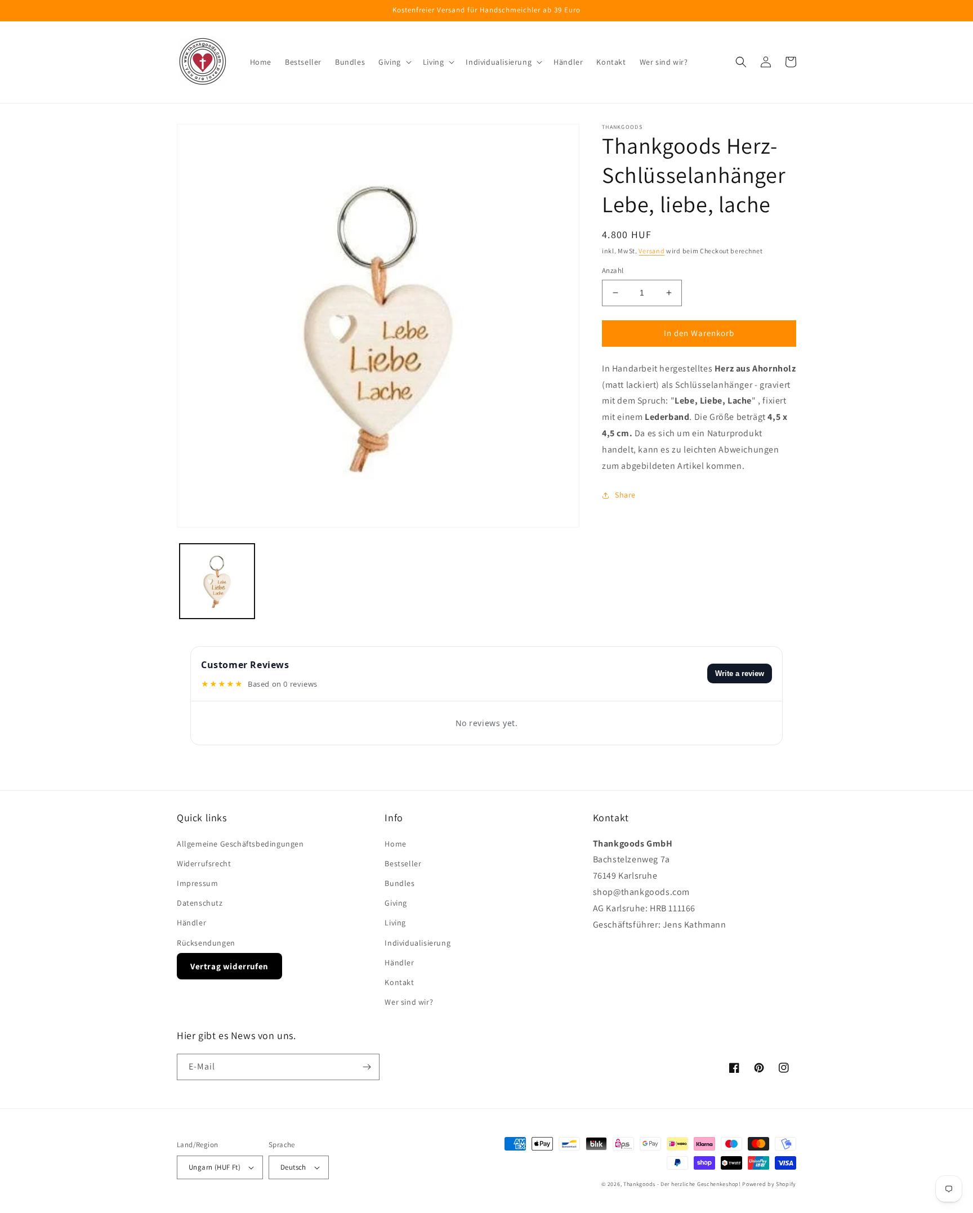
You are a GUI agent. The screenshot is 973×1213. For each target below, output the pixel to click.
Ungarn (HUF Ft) (214, 1167)
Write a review (739, 673)
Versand (651, 251)
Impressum (197, 883)
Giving (396, 903)
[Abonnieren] (366, 1067)
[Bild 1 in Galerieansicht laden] (217, 581)
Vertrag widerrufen (229, 966)
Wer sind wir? (409, 1002)
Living (395, 922)
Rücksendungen (206, 943)
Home (395, 844)
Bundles (399, 883)
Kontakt (399, 982)
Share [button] (625, 495)
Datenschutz (200, 903)
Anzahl (612, 270)
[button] (394, 62)
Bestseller (403, 863)
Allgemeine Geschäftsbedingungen (240, 844)
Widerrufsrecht (204, 863)
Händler (191, 922)
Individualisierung (417, 943)
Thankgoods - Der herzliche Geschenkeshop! (682, 1184)
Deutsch (293, 1167)
